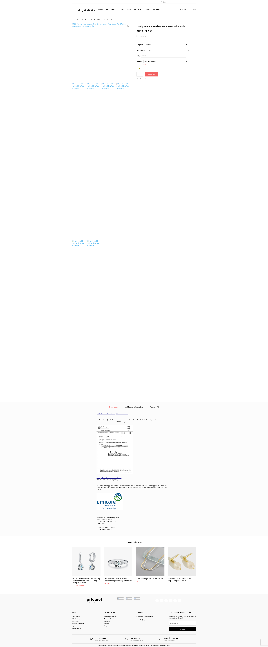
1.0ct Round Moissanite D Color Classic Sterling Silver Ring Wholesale (118, 580)
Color (138, 56)
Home (73, 20)
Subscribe (182, 629)
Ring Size (140, 45)
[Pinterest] (183, 2)
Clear (144, 64)
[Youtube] (194, 2)
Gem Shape (141, 50)
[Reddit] (187, 2)
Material (139, 62)
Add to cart (151, 74)
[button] (128, 26)
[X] (190, 2)
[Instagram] (180, 2)
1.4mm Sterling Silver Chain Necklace (149, 579)
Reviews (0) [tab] (154, 407)
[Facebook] (177, 2)
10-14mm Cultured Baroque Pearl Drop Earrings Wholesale (180, 580)
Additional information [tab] (134, 407)
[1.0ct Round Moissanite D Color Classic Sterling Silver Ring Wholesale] (118, 561)
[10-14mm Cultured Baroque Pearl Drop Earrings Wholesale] (182, 561)
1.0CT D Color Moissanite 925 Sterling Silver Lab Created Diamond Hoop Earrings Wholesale (86, 581)
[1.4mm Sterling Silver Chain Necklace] (150, 561)
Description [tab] (113, 407)
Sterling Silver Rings (83, 20)
